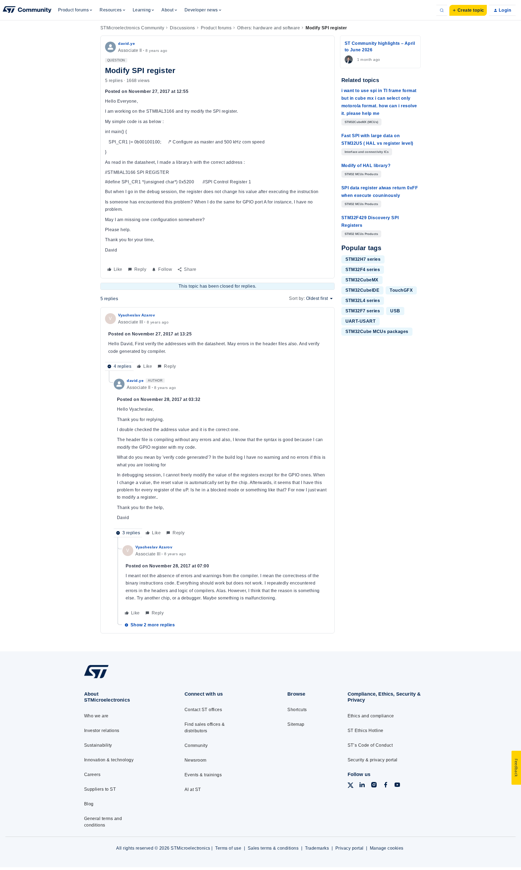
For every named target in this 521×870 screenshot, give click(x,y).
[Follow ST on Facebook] (385, 785)
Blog (89, 804)
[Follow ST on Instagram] (374, 785)
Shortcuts (297, 709)
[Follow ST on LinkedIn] (362, 785)
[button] (468, 10)
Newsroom (196, 760)
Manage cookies (387, 848)
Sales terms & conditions (273, 848)
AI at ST (193, 789)
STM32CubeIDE (362, 290)
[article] (217, 341)
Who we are (96, 716)
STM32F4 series (362, 269)
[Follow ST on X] (351, 786)
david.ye (126, 43)
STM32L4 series (362, 300)
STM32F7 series (362, 311)
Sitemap (295, 724)
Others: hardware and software (268, 28)
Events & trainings (203, 774)
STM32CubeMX (362, 280)
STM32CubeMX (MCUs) (362, 122)
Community (196, 745)
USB (395, 311)
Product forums (216, 28)
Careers (92, 774)
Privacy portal (349, 848)
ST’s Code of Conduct (370, 745)
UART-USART (360, 321)
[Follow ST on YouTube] (397, 785)
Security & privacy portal (373, 760)
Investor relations (101, 730)
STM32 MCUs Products (361, 174)
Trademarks (317, 848)
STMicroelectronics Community (132, 28)
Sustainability (98, 745)
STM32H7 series (363, 259)
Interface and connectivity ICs (367, 151)
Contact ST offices (203, 709)
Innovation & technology (109, 760)
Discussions (182, 28)
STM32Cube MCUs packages (376, 331)
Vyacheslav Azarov (136, 315)
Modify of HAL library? (366, 165)
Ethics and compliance (371, 716)
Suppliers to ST (100, 789)
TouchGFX (401, 290)
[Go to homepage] (124, 678)
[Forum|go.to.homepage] (27, 10)
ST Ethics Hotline (365, 730)
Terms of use (228, 848)
